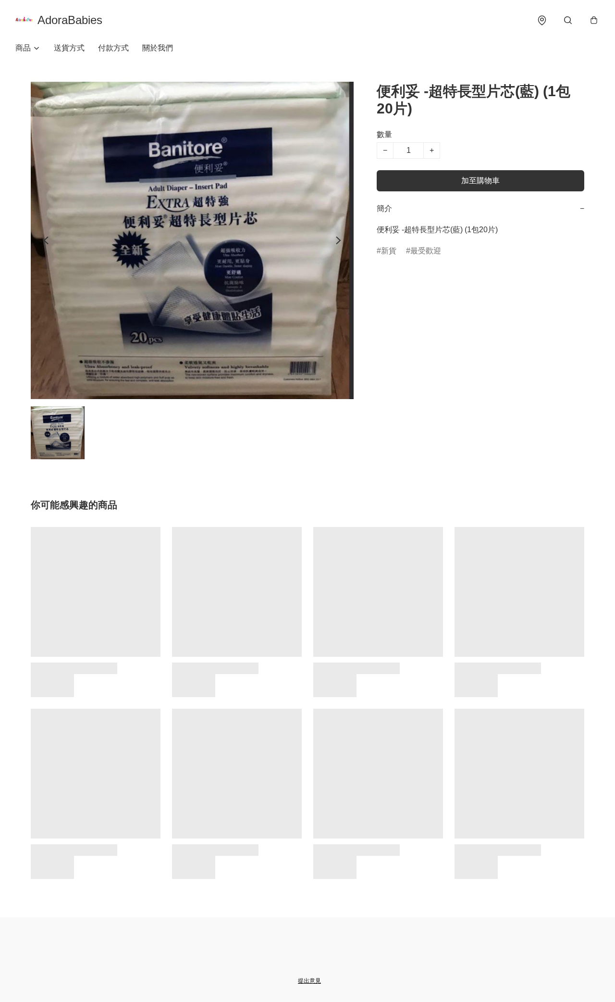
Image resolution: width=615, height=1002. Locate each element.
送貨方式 (69, 48)
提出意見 (309, 980)
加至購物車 (480, 180)
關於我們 (157, 48)
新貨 (388, 251)
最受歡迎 (425, 251)
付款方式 (113, 48)
